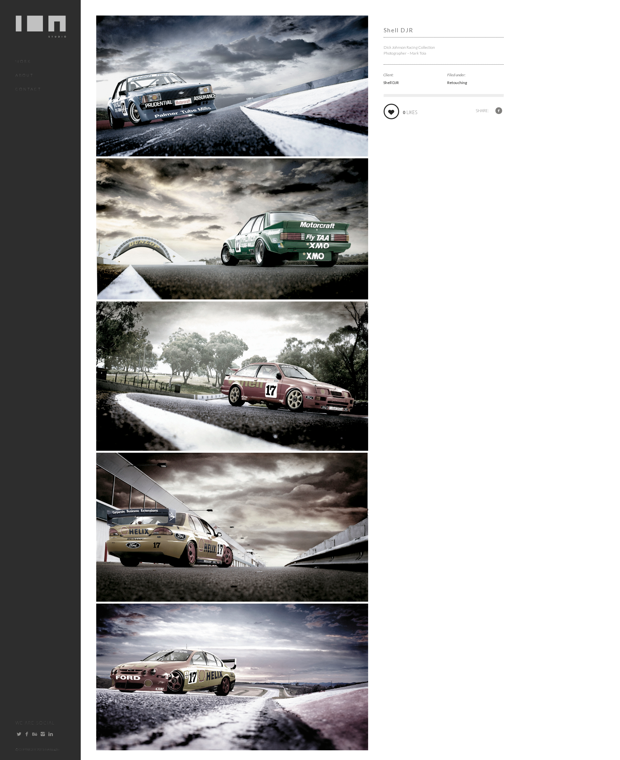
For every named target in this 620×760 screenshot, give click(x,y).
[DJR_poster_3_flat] (232, 448)
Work (23, 61)
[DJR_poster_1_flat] (232, 154)
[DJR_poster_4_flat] (232, 599)
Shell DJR (391, 82)
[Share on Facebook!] (499, 110)
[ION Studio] (41, 33)
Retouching (457, 82)
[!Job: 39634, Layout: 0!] (232, 748)
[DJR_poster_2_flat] (232, 297)
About (25, 75)
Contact (29, 89)
